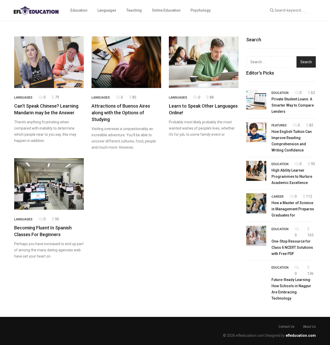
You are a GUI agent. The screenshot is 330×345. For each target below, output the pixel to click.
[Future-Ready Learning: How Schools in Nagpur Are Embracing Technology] (256, 274)
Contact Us (286, 326)
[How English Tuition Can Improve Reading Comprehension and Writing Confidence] (256, 132)
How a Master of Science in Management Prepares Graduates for (292, 209)
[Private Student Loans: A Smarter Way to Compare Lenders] (256, 100)
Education (78, 10)
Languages (106, 10)
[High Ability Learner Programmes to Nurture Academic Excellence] (256, 171)
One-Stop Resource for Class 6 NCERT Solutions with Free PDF (292, 247)
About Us (309, 326)
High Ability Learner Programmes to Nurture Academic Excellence (291, 176)
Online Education (166, 10)
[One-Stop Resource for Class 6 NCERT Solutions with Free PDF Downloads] (256, 236)
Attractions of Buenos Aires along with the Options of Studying (121, 112)
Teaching (134, 10)
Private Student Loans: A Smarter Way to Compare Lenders (292, 105)
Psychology (201, 10)
